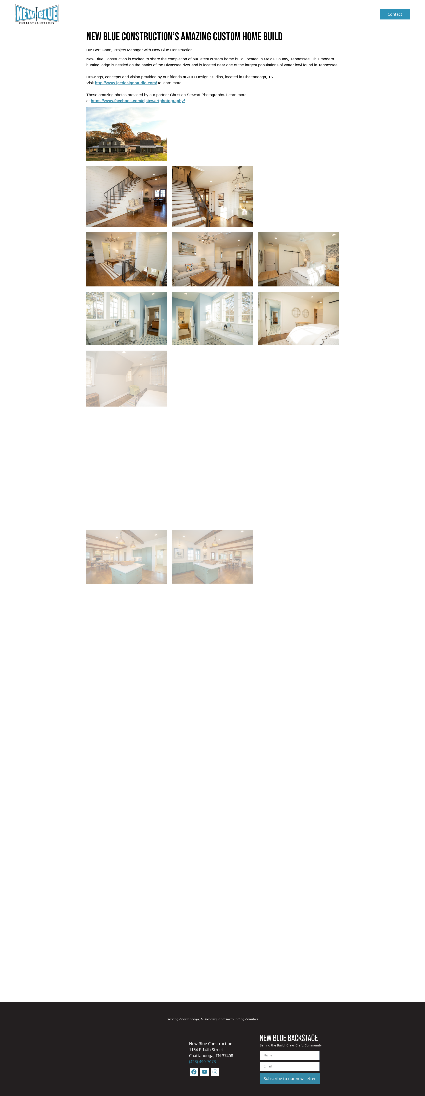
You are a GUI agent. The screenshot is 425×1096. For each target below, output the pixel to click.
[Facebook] (194, 1072)
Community (321, 14)
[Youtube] (204, 1072)
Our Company (199, 14)
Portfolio (289, 14)
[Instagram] (215, 1072)
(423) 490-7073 (202, 1061)
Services (238, 14)
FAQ (267, 14)
